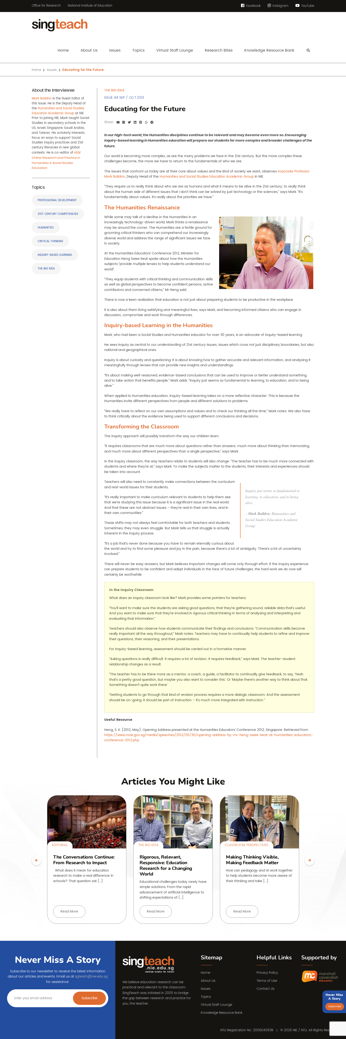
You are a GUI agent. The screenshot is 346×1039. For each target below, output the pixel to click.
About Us (208, 980)
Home (36, 70)
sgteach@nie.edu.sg (91, 976)
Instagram (280, 6)
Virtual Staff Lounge (216, 1004)
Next (309, 860)
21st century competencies (58, 214)
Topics (206, 996)
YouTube (307, 6)
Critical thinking (50, 241)
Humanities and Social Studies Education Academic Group (58, 111)
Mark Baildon (42, 98)
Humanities (46, 227)
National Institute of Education (90, 6)
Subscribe (89, 998)
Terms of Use (267, 980)
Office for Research (46, 6)
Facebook (253, 6)
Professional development (57, 200)
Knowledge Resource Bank (221, 1012)
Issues (52, 70)
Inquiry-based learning (55, 255)
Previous (36, 860)
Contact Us (265, 988)
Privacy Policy (267, 972)
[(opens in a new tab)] (320, 976)
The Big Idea (46, 268)
